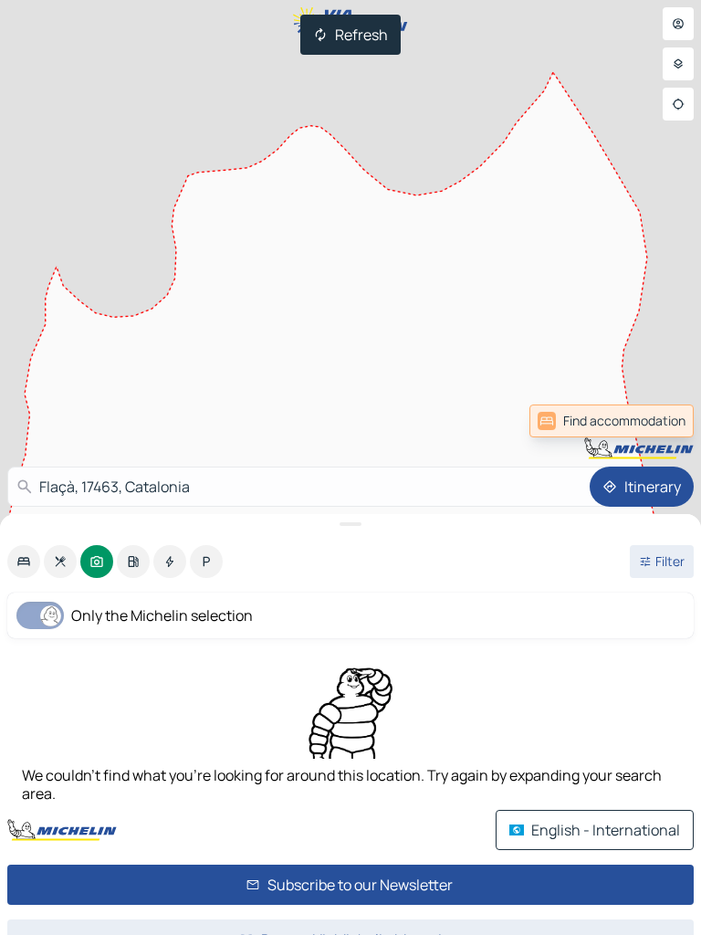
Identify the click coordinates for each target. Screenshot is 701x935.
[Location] (678, 104)
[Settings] (678, 63)
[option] (23, 561)
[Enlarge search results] (350, 524)
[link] (611, 420)
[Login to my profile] (678, 23)
